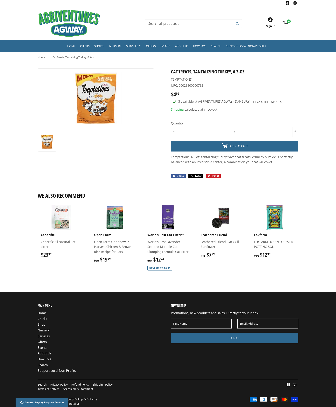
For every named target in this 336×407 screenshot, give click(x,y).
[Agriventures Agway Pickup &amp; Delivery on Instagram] (295, 3)
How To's (199, 46)
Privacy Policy (59, 384)
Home (71, 46)
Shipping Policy (103, 384)
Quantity (177, 123)
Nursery (115, 46)
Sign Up (234, 338)
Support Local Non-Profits (246, 46)
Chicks (85, 46)
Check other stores (266, 102)
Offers (151, 46)
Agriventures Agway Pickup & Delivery (72, 399)
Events (165, 46)
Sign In (270, 26)
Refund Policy (80, 384)
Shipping (177, 109)
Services (132, 46)
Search (216, 46)
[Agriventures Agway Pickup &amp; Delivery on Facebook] (287, 3)
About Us (181, 46)
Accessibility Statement (78, 389)
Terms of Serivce (48, 389)
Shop (98, 46)
